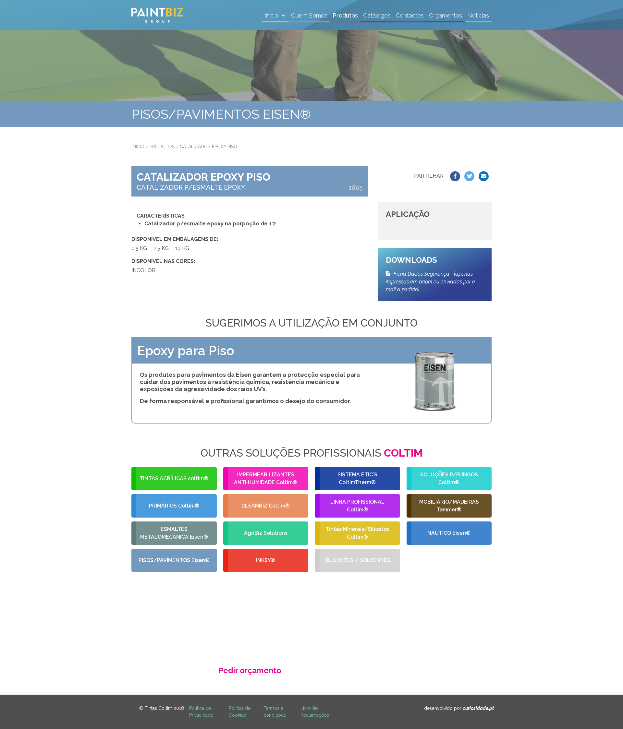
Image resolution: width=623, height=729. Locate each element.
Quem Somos (309, 15)
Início (272, 15)
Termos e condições (274, 712)
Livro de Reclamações (314, 712)
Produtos (345, 15)
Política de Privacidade (201, 712)
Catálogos (377, 15)
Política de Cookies (239, 712)
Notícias (478, 15)
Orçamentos (445, 15)
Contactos (410, 15)
